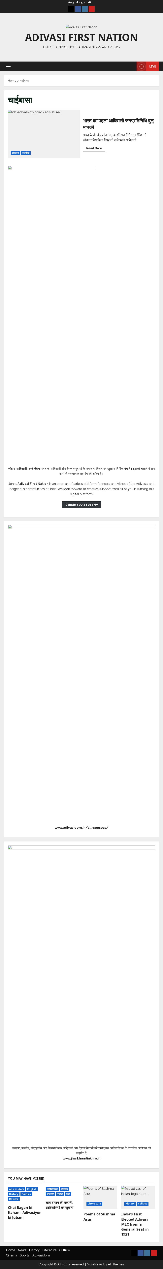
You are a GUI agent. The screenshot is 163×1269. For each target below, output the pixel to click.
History (13, 1194)
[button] (8, 66)
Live (152, 66)
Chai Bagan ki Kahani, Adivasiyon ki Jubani (25, 1212)
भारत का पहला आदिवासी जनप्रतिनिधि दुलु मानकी (44, 134)
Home (10, 1250)
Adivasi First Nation (81, 37)
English (32, 1189)
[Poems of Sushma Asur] (100, 1197)
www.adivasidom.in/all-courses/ (81, 828)
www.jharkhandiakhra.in (82, 1158)
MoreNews (95, 1264)
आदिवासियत (52, 1189)
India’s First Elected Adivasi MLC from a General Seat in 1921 (135, 1224)
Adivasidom (16, 1189)
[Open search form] (132, 66)
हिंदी (68, 1194)
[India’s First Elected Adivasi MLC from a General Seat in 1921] (138, 1197)
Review (13, 1199)
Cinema (11, 1255)
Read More (95, 149)
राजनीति (25, 153)
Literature (94, 1203)
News (22, 1250)
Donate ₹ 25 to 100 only (81, 504)
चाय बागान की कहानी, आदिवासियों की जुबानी (59, 1205)
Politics (26, 1194)
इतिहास (15, 153)
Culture (64, 1250)
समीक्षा (60, 1194)
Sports (25, 1255)
